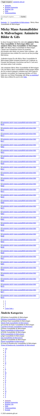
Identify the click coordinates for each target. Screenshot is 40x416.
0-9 (6, 349)
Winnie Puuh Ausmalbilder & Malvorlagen (15, 323)
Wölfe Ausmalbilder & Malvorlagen (12, 334)
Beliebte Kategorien (11, 7)
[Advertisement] (20, 100)
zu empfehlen (34, 75)
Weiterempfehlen (10, 13)
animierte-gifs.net (18, 2)
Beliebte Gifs (9, 9)
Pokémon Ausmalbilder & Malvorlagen (13, 319)
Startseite (8, 5)
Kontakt (7, 410)
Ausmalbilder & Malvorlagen (19, 22)
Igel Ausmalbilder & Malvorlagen (12, 338)
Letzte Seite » (9, 308)
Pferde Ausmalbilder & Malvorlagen (12, 341)
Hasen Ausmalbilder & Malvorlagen (12, 330)
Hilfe (6, 11)
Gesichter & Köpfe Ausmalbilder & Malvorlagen (16, 326)
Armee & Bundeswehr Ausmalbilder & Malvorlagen (18, 345)
